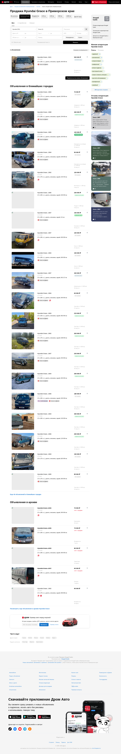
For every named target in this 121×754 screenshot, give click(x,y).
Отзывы (67, 2)
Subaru (48, 637)
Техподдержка (103, 679)
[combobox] (24, 29)
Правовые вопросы (76, 689)
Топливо (79, 33)
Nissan (36, 637)
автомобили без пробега (54, 662)
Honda (30, 637)
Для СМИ (69, 742)
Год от (40, 33)
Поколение (67, 29)
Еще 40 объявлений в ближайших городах (25, 494)
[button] (54, 638)
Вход (114, 2)
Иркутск (32, 642)
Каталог (74, 2)
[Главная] (7, 2)
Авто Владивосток (96, 748)
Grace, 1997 (96, 117)
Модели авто (59, 737)
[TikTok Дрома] (10, 729)
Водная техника (43, 676)
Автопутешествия (76, 682)
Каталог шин (74, 672)
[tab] (13, 24)
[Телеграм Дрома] (25, 729)
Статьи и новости (76, 679)
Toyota (24, 637)
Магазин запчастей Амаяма (46, 679)
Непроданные (70, 37)
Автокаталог (42, 689)
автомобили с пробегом (40, 662)
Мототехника (42, 672)
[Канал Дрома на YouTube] (20, 729)
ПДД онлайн (74, 686)
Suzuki (42, 637)
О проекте (51, 742)
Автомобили (25, 2)
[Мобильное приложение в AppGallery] (44, 717)
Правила (63, 742)
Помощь (58, 742)
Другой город (77, 16)
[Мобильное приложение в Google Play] (29, 717)
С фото (80, 37)
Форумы (73, 676)
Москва (17, 2)
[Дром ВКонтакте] (15, 729)
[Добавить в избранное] (87, 57)
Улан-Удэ (24, 642)
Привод (40, 37)
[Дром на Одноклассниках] (29, 729)
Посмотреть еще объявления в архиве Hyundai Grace (30, 609)
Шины (80, 2)
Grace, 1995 (96, 178)
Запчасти (59, 2)
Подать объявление (14, 676)
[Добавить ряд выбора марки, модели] (86, 29)
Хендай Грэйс (96, 19)
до (51, 33)
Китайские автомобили (15, 686)
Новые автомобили (28, 662)
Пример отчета (54, 624)
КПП (65, 33)
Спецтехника (12, 689)
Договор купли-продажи (45, 686)
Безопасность (103, 676)
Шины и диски (13, 682)
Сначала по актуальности (80, 50)
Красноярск (39, 642)
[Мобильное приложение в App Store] (14, 717)
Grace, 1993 (96, 209)
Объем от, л (16, 37)
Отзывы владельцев (44, 682)
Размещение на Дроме (105, 672)
